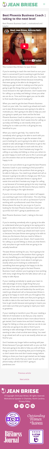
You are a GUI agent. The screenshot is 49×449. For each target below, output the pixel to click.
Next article (24, 379)
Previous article (24, 373)
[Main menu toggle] (44, 4)
